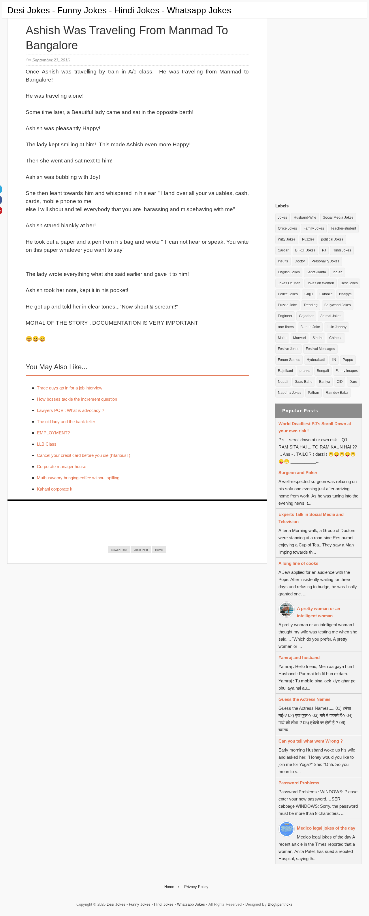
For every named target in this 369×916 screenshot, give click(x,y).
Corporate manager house (61, 466)
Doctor (300, 261)
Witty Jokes (286, 239)
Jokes (282, 217)
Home (159, 549)
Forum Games (289, 360)
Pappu (348, 360)
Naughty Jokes (289, 393)
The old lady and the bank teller (66, 421)
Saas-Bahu (303, 382)
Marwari (299, 338)
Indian (337, 272)
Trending (311, 305)
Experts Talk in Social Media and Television (311, 518)
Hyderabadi (316, 360)
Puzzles (308, 239)
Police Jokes (288, 294)
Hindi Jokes (342, 250)
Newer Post (119, 549)
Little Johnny (337, 327)
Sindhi (317, 338)
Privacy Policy (196, 887)
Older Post (141, 549)
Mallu (282, 338)
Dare (353, 382)
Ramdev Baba (337, 393)
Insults (283, 261)
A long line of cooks (298, 563)
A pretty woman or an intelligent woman (318, 612)
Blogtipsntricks (280, 904)
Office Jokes (287, 228)
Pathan (313, 393)
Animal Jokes (330, 316)
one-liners (286, 327)
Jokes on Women (320, 283)
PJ (324, 250)
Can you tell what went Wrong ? (310, 741)
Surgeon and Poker (297, 472)
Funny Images (347, 371)
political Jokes (332, 239)
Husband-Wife (305, 217)
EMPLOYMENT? (53, 432)
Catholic (325, 294)
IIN (334, 360)
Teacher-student (343, 228)
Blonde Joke (310, 327)
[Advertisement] (318, 109)
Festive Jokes (288, 349)
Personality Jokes (325, 261)
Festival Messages (320, 349)
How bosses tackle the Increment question (77, 399)
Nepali (283, 382)
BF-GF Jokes (305, 250)
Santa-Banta (316, 272)
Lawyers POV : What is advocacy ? (70, 410)
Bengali (323, 371)
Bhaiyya (345, 294)
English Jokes (289, 272)
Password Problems (298, 782)
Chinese (335, 338)
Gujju (308, 294)
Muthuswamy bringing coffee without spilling (78, 477)
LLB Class (47, 444)
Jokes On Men (289, 283)
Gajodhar (306, 316)
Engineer (285, 316)
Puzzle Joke (287, 305)
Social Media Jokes (338, 217)
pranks (305, 371)
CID (340, 382)
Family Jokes (314, 228)
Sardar (283, 250)
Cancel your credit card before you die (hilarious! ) (83, 455)
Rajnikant (285, 371)
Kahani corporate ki (55, 489)
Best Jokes (349, 283)
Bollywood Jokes (337, 305)
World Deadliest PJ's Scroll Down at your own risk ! (314, 427)
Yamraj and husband (299, 657)
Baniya (324, 382)
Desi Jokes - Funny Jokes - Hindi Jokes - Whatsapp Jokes (119, 10)
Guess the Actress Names (304, 699)
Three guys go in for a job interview (69, 387)
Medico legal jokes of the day (326, 828)
